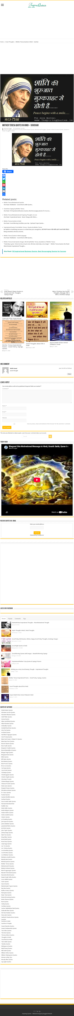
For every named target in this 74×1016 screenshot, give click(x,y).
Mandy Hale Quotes (6, 859)
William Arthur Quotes (7, 953)
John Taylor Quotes (6, 830)
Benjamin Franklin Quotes (8, 748)
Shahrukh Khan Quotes (7, 910)
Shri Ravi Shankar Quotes (8, 912)
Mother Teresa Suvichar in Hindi (12, 221)
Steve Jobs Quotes (6, 915)
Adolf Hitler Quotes (6, 717)
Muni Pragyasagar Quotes (8, 870)
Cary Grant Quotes (6, 770)
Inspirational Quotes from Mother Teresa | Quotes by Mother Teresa (23, 227)
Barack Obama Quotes (7, 743)
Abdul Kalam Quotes (7, 710)
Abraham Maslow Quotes (8, 714)
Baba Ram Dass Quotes (7, 741)
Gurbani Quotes (5, 799)
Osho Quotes (5, 881)
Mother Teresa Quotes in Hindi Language (15, 235)
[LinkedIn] (37, 188)
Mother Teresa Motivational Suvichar (14, 202)
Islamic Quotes (5, 817)
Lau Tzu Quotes (5, 846)
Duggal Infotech (47, 1013)
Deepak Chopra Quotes (7, 788)
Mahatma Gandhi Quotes (8, 857)
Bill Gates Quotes (6, 759)
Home (2, 42)
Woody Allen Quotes (7, 959)
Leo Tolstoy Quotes (6, 848)
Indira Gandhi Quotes (7, 815)
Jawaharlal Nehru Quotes (8, 826)
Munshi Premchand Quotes (8, 872)
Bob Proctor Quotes (6, 763)
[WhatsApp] (37, 181)
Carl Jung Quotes (6, 768)
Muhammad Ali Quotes (7, 866)
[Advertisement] (37, 23)
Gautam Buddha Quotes (8, 797)
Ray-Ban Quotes (5, 888)
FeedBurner (40, 535)
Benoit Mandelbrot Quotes (8, 750)
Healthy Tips (4, 806)
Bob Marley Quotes (6, 761)
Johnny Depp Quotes (7, 832)
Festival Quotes (5, 795)
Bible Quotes (4, 757)
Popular (10, 618)
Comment (5, 388)
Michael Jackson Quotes (7, 861)
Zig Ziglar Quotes (6, 961)
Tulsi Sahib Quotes (6, 941)
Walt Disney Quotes (6, 948)
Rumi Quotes (4, 901)
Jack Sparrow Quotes (7, 821)
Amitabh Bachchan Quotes (8, 728)
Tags (24, 618)
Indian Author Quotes (7, 812)
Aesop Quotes (5, 719)
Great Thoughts (9, 42)
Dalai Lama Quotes (6, 786)
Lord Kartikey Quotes (7, 850)
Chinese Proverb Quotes (8, 783)
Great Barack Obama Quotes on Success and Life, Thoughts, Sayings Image (13, 292)
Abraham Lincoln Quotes (8, 712)
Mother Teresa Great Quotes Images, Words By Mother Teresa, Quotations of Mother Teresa (29, 242)
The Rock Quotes (6, 933)
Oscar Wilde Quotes (6, 879)
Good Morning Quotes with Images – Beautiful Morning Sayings (29, 653)
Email (4, 412)
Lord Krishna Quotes (7, 852)
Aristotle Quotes (5, 732)
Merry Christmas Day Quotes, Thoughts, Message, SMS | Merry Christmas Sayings (61, 292)
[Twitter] (37, 178)
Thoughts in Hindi (10, 131)
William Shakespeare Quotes (9, 955)
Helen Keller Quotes (6, 808)
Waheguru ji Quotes (6, 946)
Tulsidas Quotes (5, 944)
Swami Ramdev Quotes (7, 926)
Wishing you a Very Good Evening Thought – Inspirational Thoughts (29, 669)
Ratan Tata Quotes (6, 895)
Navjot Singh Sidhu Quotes (8, 877)
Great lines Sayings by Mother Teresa (14, 208)
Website (4, 418)
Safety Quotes (5, 904)
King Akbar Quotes (6, 837)
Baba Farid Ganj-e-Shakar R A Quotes (11, 739)
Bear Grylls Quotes (6, 746)
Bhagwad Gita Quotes (7, 754)
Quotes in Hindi (51, 129)
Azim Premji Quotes (6, 737)
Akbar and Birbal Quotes (8, 721)
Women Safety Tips (6, 957)
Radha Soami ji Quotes (7, 890)
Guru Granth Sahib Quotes (8, 801)
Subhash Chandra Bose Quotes (9, 917)
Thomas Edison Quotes (7, 935)
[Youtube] (40, 1011)
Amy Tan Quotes (5, 730)
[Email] (37, 191)
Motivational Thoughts (40, 129)
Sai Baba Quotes (6, 906)
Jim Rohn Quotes (6, 828)
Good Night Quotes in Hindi (19, 645)
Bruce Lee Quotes (6, 766)
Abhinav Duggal (8, 128)
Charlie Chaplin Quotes (7, 777)
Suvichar (3, 919)
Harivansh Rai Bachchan (7, 803)
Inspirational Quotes (17, 129)
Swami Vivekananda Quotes (9, 928)
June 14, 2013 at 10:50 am (65, 368)
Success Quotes (59, 129)
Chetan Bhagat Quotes (7, 781)
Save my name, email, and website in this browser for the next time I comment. (48, 424)
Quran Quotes (5, 884)
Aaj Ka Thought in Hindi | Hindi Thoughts (23, 630)
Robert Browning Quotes (8, 897)
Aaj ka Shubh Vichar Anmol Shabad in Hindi (59, 343)
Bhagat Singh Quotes (7, 752)
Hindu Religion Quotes (7, 810)
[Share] (37, 194)
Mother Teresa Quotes (28, 129)
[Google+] (34, 1011)
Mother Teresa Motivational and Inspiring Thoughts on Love (20, 215)
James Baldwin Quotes (7, 823)
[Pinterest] (37, 185)
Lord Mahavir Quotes (7, 855)
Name (4, 406)
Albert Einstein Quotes (7, 723)
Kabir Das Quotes (6, 835)
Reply (69, 374)
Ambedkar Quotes (6, 726)
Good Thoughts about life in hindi (19, 686)
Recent (4, 618)
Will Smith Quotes (6, 950)
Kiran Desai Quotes (6, 841)
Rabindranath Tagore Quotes (9, 886)
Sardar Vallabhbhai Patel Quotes (10, 908)
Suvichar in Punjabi (6, 923)
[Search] (50, 436)
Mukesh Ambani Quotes (7, 868)
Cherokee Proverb (6, 779)
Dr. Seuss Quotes (6, 792)
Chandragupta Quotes (7, 774)
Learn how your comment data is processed (34, 433)
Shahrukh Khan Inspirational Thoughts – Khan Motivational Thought (30, 622)
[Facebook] (37, 175)
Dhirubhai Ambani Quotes (8, 790)
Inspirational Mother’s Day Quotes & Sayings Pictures (26, 661)
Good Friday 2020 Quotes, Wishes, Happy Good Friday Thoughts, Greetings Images (35, 639)
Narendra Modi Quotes (7, 875)
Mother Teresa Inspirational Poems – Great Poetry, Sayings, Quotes (27, 678)
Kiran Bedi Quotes (6, 839)
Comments (18, 618)
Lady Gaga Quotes (6, 843)
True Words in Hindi (6, 939)
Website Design (36, 1013)
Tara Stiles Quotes (6, 930)
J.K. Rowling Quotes (6, 819)
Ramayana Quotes (6, 892)
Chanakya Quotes (6, 772)
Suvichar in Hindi (5, 921)
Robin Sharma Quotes (7, 899)
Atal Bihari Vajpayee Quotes (9, 734)
